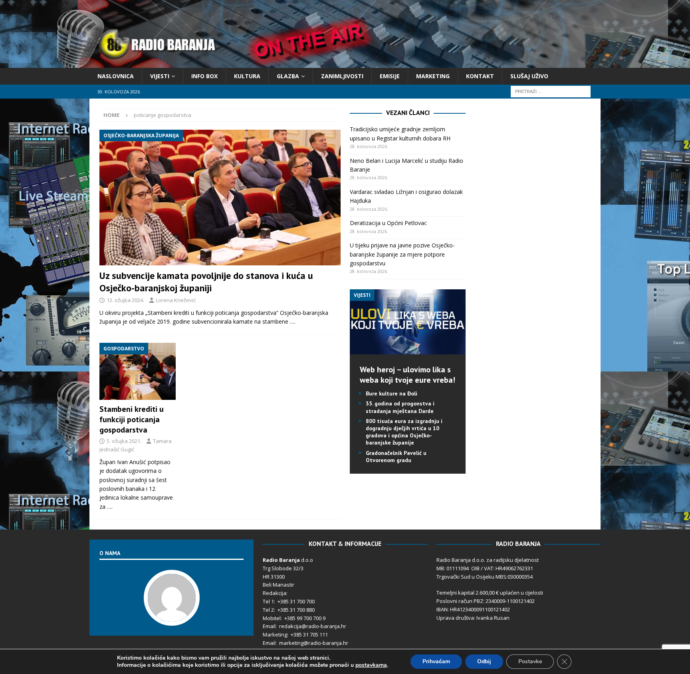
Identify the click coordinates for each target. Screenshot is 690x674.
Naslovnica (115, 76)
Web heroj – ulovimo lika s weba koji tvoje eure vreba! (407, 374)
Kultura (247, 76)
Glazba (288, 76)
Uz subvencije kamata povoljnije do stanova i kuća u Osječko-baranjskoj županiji (206, 281)
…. (292, 321)
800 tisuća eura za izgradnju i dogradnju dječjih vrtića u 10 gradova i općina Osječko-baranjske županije (404, 432)
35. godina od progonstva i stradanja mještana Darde (400, 407)
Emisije (390, 76)
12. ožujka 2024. (125, 300)
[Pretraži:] (551, 91)
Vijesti (159, 76)
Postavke (530, 661)
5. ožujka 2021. (124, 441)
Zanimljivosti (342, 76)
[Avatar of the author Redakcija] (172, 617)
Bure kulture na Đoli (391, 393)
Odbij (484, 661)
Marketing (433, 76)
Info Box (204, 76)
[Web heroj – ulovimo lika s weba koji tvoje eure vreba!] (408, 350)
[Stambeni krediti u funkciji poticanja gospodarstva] (137, 371)
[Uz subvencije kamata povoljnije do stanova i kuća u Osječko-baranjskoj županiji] (220, 197)
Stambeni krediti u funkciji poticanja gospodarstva (131, 419)
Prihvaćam (436, 661)
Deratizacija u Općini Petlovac (388, 223)
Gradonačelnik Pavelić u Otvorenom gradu (396, 456)
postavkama (371, 665)
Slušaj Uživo (529, 76)
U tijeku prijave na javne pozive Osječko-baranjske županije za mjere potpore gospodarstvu (402, 254)
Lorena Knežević (176, 300)
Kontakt (480, 76)
